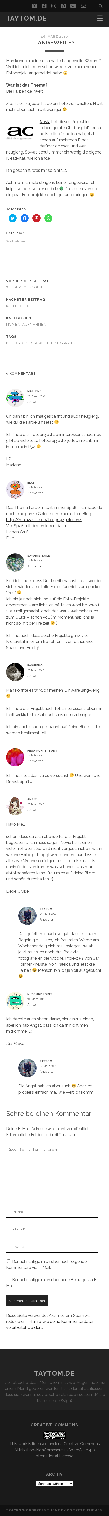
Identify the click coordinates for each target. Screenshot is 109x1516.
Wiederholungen (24, 287)
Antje (32, 799)
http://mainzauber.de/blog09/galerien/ (44, 519)
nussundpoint (39, 994)
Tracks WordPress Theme (33, 1510)
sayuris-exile (38, 555)
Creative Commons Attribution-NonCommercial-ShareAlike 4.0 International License (57, 1449)
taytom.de (26, 18)
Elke (30, 482)
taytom (46, 908)
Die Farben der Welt (27, 343)
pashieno (35, 665)
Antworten (35, 402)
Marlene (34, 391)
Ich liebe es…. (19, 306)
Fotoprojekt (64, 343)
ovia (46, 121)
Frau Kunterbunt (42, 750)
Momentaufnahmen (26, 324)
